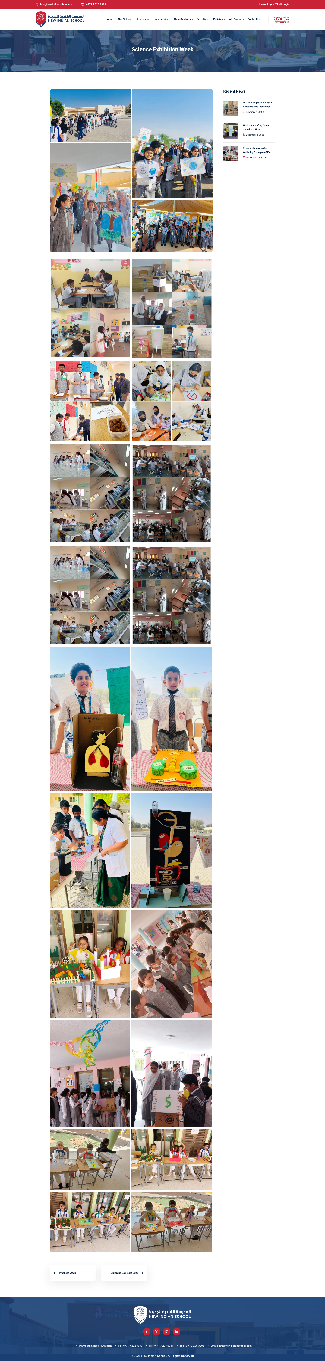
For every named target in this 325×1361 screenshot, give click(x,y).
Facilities (202, 19)
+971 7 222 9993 (96, 4)
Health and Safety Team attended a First (256, 127)
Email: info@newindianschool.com (231, 1346)
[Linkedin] (176, 1331)
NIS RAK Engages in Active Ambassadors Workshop (257, 104)
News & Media (182, 19)
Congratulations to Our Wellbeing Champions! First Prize (257, 150)
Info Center (235, 19)
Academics (161, 19)
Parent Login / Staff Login (274, 4)
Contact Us (254, 19)
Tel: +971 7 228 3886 (192, 1346)
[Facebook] (146, 1331)
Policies (218, 19)
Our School (124, 19)
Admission (143, 19)
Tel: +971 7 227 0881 (161, 1346)
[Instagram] (166, 1331)
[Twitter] (156, 1331)
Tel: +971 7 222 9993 (130, 1346)
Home (108, 19)
